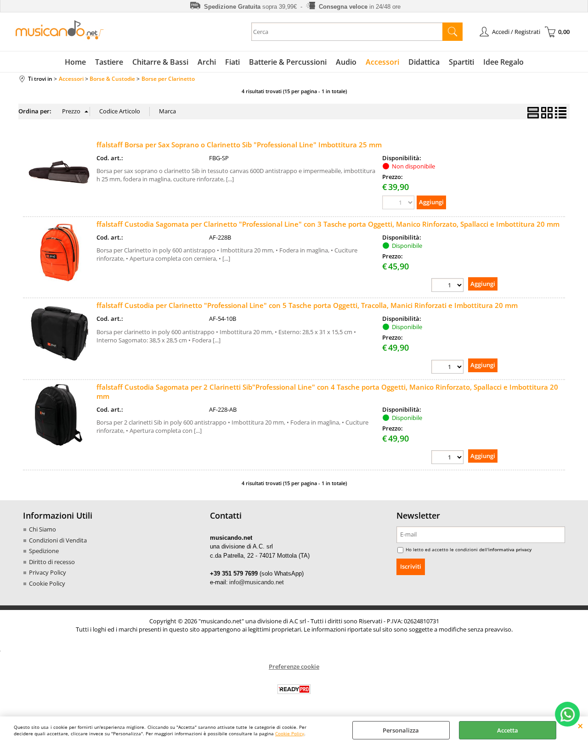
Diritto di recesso (52, 562)
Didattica (424, 62)
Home (75, 62)
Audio (346, 62)
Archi (207, 62)
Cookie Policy (289, 733)
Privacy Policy (47, 572)
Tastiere (109, 62)
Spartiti (461, 62)
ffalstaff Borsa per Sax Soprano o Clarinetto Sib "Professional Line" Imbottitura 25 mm (239, 144)
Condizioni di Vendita (58, 540)
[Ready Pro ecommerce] (294, 689)
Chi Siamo (42, 529)
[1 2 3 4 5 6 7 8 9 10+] (447, 285)
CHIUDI (580, 725)
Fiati (232, 62)
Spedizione (44, 551)
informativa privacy (509, 549)
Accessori (382, 62)
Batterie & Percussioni (288, 62)
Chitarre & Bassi (160, 62)
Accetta (507, 730)
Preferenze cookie (294, 666)
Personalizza (401, 730)
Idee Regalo (503, 62)
